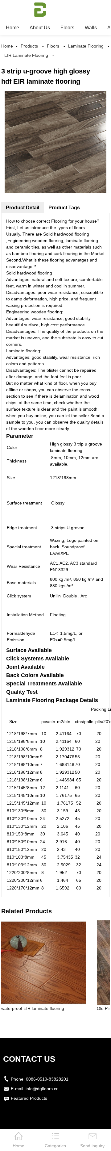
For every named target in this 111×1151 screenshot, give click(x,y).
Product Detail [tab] (22, 207)
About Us (40, 27)
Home (12, 27)
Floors (67, 27)
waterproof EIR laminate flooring (32, 1008)
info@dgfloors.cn (42, 1088)
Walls (91, 27)
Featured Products (29, 1098)
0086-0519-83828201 (47, 1079)
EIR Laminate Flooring (26, 55)
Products (29, 46)
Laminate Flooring (86, 46)
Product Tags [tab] (64, 207)
